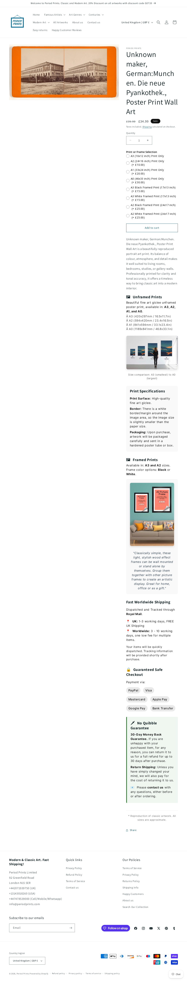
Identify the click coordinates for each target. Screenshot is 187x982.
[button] (54, 14)
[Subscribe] (71, 928)
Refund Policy (74, 874)
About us (128, 900)
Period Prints (23, 973)
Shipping (147, 126)
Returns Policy (131, 881)
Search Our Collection (135, 907)
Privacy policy (75, 973)
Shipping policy (112, 973)
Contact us (72, 887)
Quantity (130, 133)
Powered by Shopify (39, 973)
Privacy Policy (74, 868)
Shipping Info (130, 887)
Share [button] (133, 830)
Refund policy (58, 973)
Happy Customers (133, 894)
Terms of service (93, 973)
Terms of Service (75, 881)
